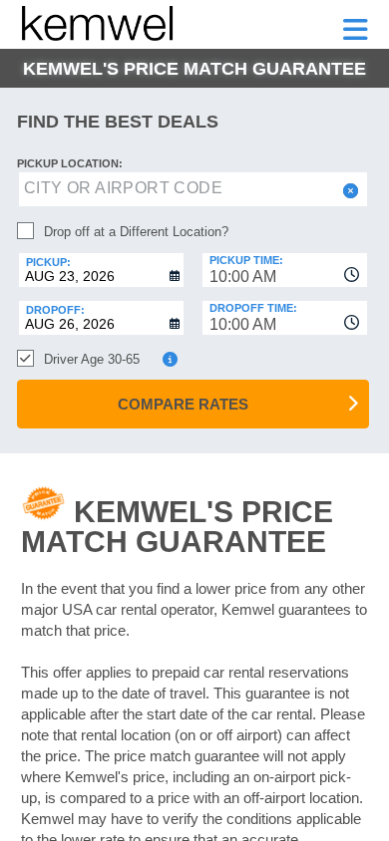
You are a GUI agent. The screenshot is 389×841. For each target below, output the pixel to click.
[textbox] (193, 189)
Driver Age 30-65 (92, 359)
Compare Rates (183, 404)
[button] (348, 190)
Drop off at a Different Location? (136, 231)
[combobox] (284, 270)
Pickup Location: (70, 163)
